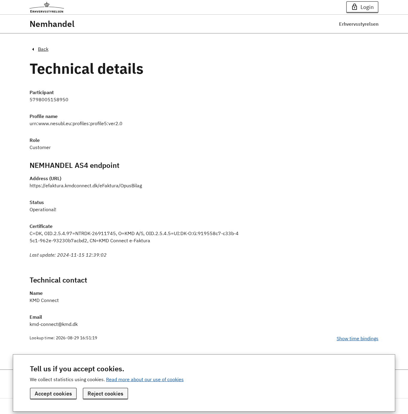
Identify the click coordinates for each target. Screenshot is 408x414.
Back (43, 49)
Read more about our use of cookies (145, 379)
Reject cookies (105, 393)
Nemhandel (52, 24)
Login (367, 7)
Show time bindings (357, 338)
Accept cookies (53, 393)
